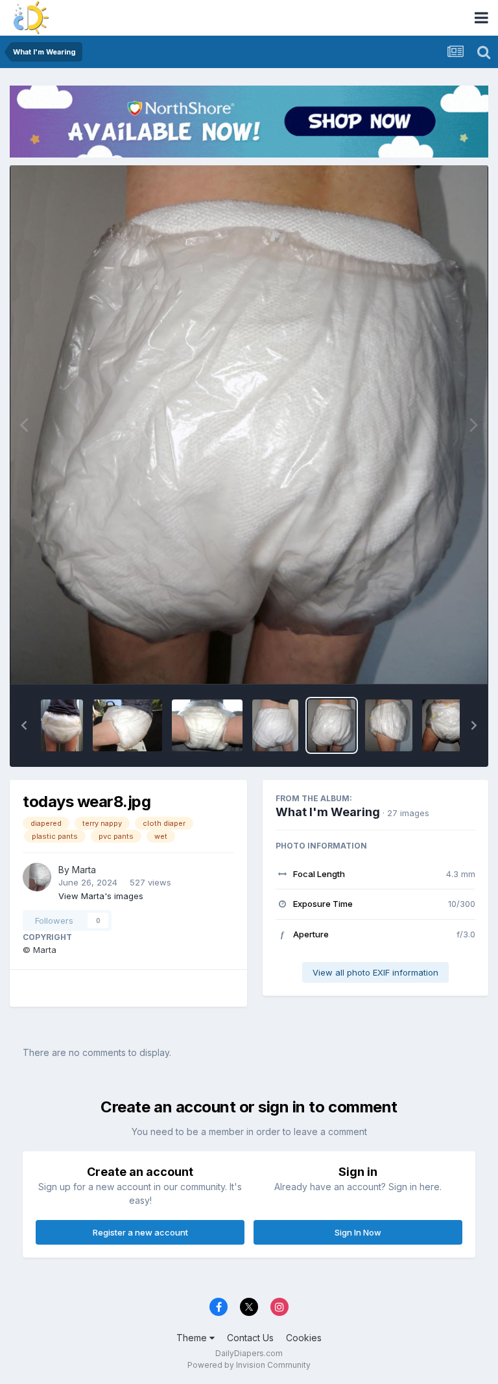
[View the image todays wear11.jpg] (127, 725)
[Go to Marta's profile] (37, 877)
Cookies (304, 1337)
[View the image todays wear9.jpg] (275, 725)
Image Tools (434, 660)
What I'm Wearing (328, 812)
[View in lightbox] (249, 424)
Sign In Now (358, 1232)
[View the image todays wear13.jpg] (62, 725)
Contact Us (250, 1337)
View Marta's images (100, 896)
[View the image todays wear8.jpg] (332, 725)
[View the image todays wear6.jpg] (450, 725)
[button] (24, 725)
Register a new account (140, 1232)
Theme (192, 1337)
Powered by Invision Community (249, 1365)
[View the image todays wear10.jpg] (207, 725)
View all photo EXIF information (375, 972)
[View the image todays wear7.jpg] (388, 725)
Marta (84, 869)
